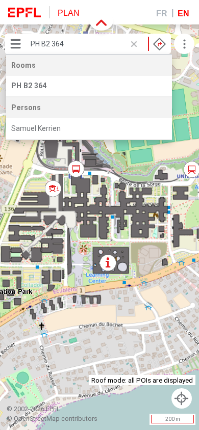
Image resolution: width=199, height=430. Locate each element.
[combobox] (98, 44)
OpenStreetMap (37, 418)
